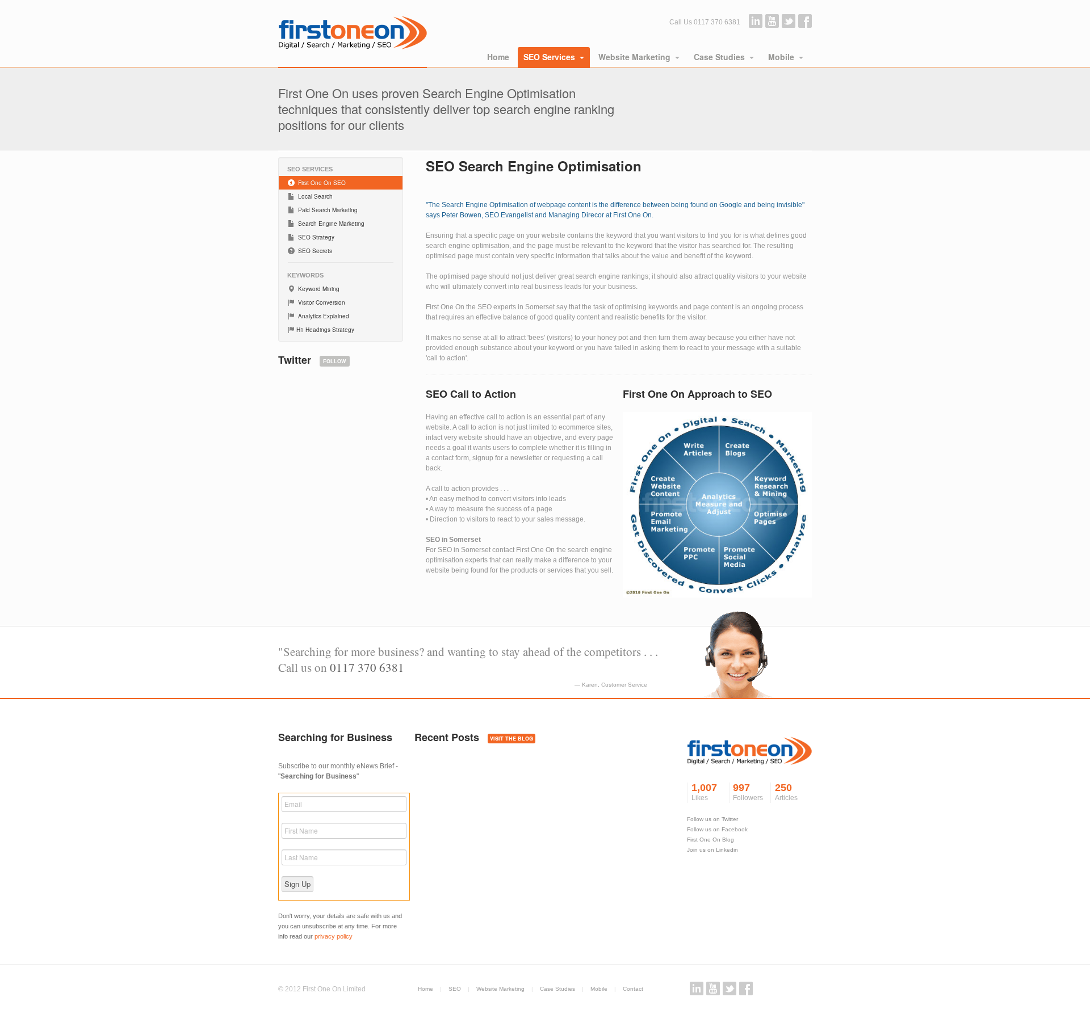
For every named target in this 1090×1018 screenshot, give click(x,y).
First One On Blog (710, 839)
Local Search (314, 196)
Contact (633, 989)
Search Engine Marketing (330, 224)
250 (786, 792)
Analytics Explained (322, 316)
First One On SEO (321, 183)
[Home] (352, 34)
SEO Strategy (315, 237)
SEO (454, 989)
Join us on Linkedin (712, 850)
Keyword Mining (317, 289)
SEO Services (549, 56)
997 (748, 792)
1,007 (704, 792)
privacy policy (334, 936)
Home (498, 56)
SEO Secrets (314, 251)
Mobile (781, 56)
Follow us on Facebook (717, 829)
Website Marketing (634, 56)
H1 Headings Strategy (325, 330)
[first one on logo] (749, 756)
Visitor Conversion (320, 302)
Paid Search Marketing (327, 210)
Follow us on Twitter (712, 819)
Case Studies (719, 56)
